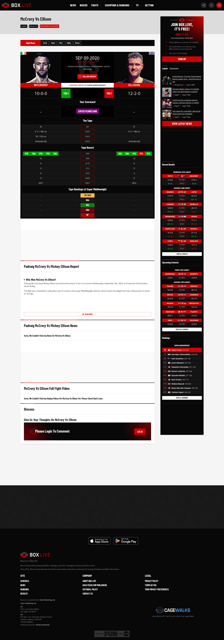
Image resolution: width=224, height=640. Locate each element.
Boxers (84, 5)
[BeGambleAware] (112, 634)
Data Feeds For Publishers (95, 585)
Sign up (182, 59)
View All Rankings (182, 398)
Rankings (24, 589)
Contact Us (88, 593)
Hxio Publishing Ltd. (47, 600)
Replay (69, 43)
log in (140, 431)
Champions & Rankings (117, 5)
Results (33, 26)
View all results (182, 254)
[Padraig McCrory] (40, 67)
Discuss (77, 43)
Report (53, 43)
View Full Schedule (182, 329)
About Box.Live (89, 581)
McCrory (41, 85)
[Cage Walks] (173, 610)
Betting (149, 5)
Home (23, 26)
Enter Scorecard (87, 111)
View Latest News (182, 123)
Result (45, 43)
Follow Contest (89, 76)
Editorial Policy (90, 589)
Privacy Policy (151, 581)
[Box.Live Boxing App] (99, 540)
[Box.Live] (16, 5)
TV (137, 5)
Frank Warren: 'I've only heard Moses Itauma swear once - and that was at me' (186, 79)
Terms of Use (151, 585)
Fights (94, 5)
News (73, 5)
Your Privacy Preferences (157, 589)
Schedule (24, 581)
